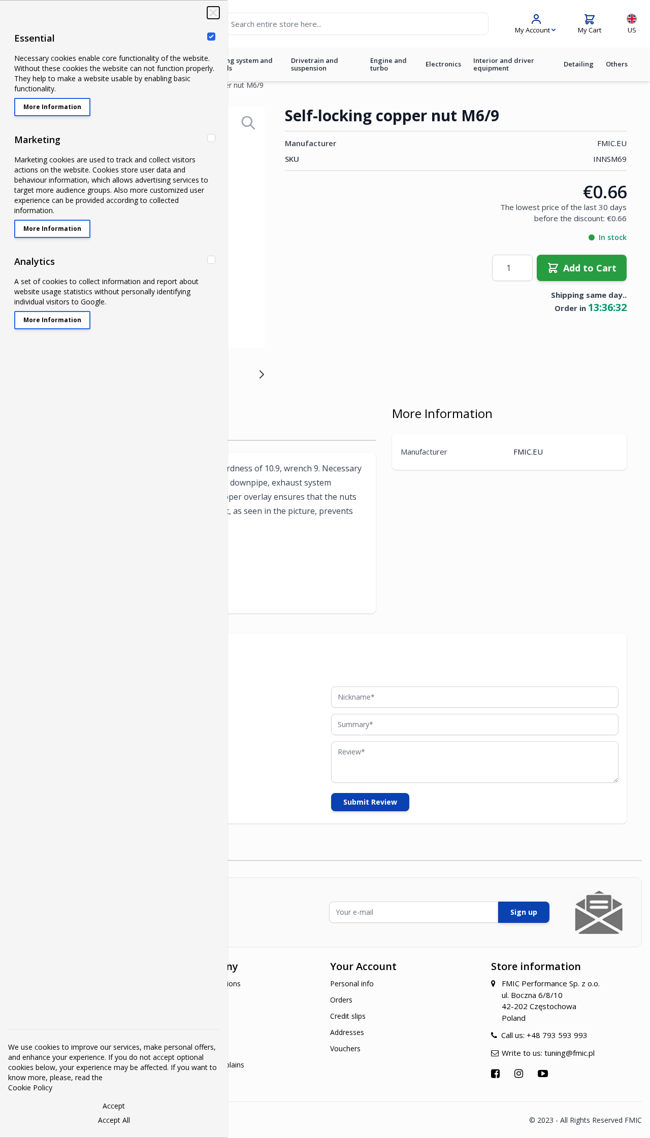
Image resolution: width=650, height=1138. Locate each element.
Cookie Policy (30, 1087)
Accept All (114, 1120)
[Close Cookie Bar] (213, 13)
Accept (114, 1106)
